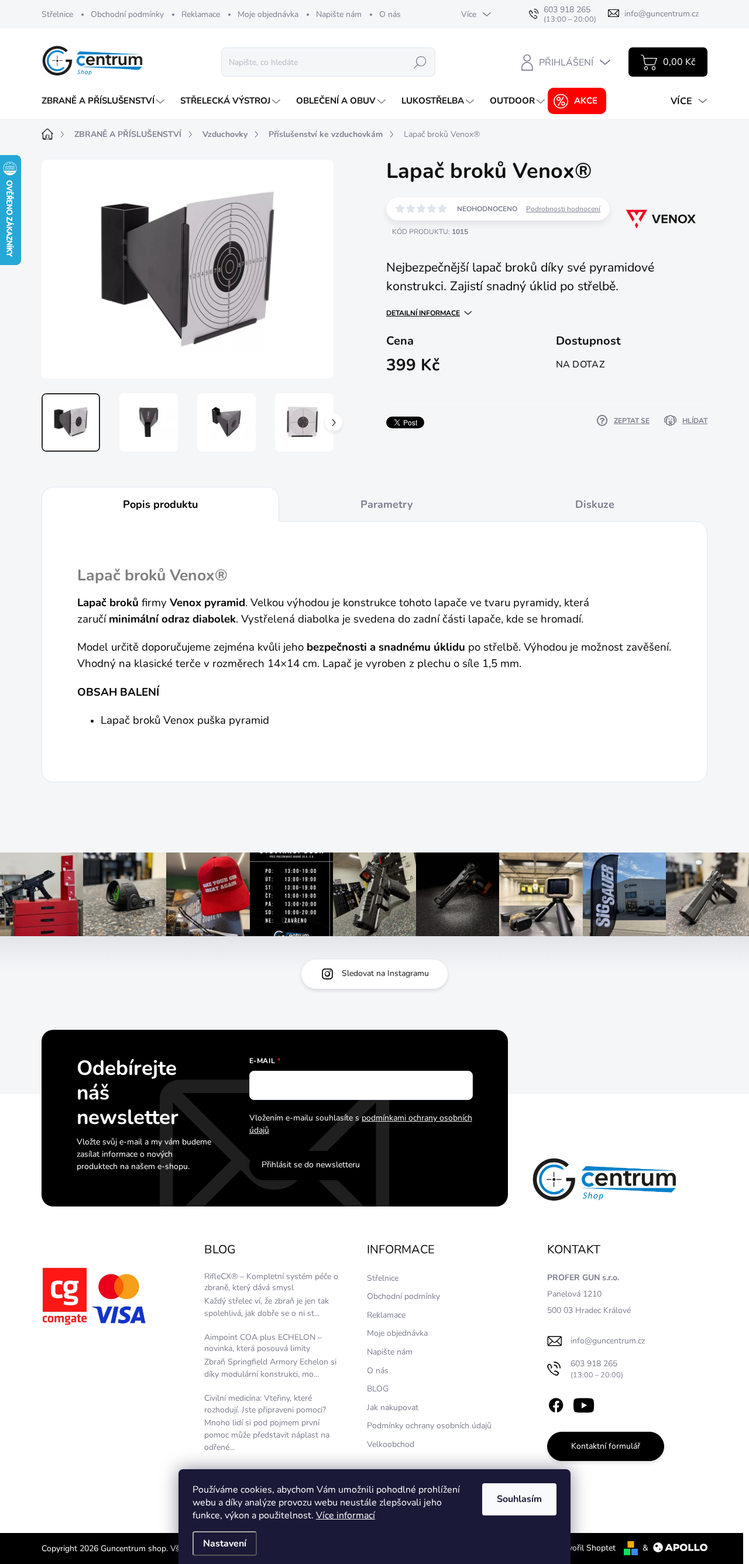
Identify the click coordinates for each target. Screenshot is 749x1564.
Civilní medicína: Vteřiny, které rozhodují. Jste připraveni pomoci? (265, 1404)
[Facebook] (556, 1403)
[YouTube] (584, 1403)
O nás (390, 14)
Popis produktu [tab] (160, 504)
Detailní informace (423, 313)
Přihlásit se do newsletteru (311, 1164)
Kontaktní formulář (605, 1446)
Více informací (345, 1515)
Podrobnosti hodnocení (563, 209)
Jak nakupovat (392, 1407)
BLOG (378, 1388)
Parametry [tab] (386, 504)
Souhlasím (519, 1499)
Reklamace (200, 14)
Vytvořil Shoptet (585, 1547)
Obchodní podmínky (127, 14)
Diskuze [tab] (594, 504)
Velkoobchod (390, 1444)
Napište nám (339, 14)
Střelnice (57, 14)
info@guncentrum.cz (608, 1340)
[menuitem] (104, 101)
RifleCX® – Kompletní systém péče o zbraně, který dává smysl (271, 1282)
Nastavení (224, 1543)
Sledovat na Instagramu (385, 973)
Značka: (651, 256)
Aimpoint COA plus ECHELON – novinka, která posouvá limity (263, 1343)
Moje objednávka (268, 14)
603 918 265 (597, 1369)
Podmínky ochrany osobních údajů (429, 1425)
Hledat (420, 61)
